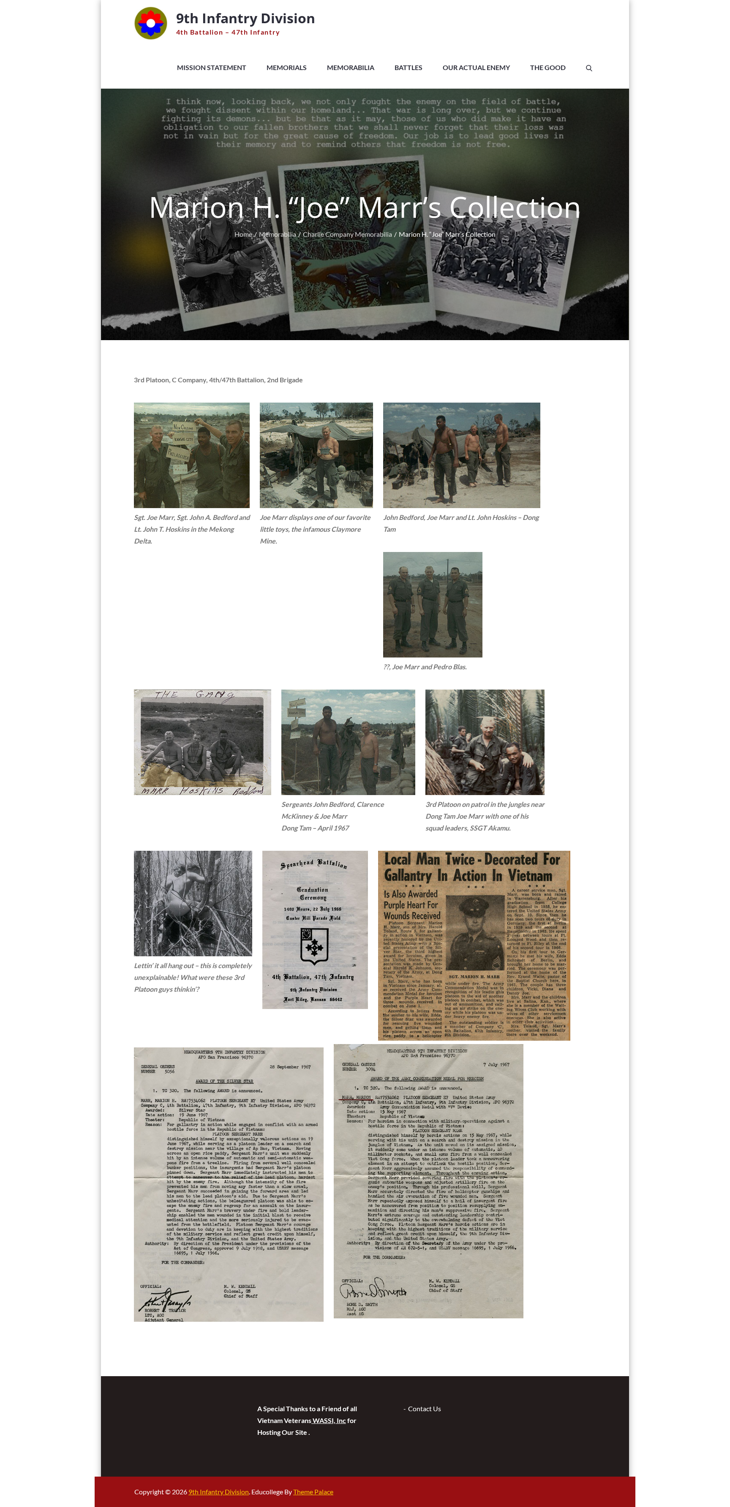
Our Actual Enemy (476, 67)
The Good (548, 67)
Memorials (287, 67)
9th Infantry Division (245, 18)
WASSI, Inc (328, 1420)
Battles (408, 67)
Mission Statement (211, 67)
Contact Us (424, 1408)
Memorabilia (350, 67)
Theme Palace (313, 1492)
